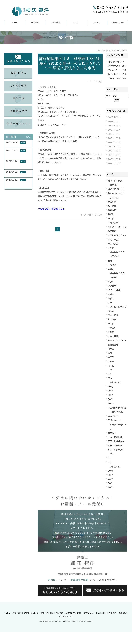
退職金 (111, 298)
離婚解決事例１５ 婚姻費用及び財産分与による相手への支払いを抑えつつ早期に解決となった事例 (70, 63)
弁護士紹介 (35, 22)
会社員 (111, 332)
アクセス (97, 22)
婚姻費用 (112, 286)
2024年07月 (114, 121)
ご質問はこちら (117, 22)
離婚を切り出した (116, 189)
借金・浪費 (113, 315)
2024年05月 (114, 130)
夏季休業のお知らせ (14, 145)
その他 (111, 218)
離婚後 (111, 214)
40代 (110, 395)
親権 (110, 261)
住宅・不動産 (114, 290)
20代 (110, 387)
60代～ (111, 404)
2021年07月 (114, 163)
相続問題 (59, 613)
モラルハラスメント (117, 235)
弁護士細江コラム (31, 613)
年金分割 (112, 319)
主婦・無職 (113, 336)
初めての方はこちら (74, 613)
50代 (110, 399)
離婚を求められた (116, 193)
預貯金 (111, 294)
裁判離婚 (112, 210)
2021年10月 (114, 155)
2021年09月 (114, 159)
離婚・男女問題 (115, 181)
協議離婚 (112, 202)
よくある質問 (101, 613)
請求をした (113, 416)
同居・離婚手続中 (116, 441)
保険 (110, 303)
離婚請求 (114, 185)
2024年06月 (114, 126)
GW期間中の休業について (16, 175)
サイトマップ (68, 616)
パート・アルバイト (117, 340)
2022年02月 (114, 142)
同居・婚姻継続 (115, 437)
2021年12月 (114, 151)
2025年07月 (114, 117)
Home (14, 22)
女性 (110, 374)
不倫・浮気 (113, 240)
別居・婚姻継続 (115, 446)
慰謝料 (111, 282)
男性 (110, 378)
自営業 (111, 349)
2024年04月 (114, 134)
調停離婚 (112, 206)
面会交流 (112, 265)
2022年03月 (114, 138)
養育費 (111, 269)
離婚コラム (88, 613)
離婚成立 (112, 433)
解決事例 (112, 613)
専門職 (111, 357)
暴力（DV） (113, 244)
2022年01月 (114, 147)
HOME (7, 613)
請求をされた (114, 420)
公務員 (111, 361)
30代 (110, 391)
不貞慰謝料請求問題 (117, 408)
